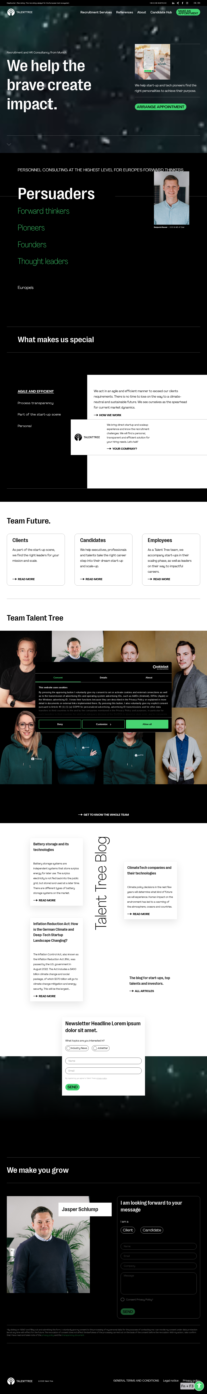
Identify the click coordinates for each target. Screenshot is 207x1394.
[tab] (36, 391)
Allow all (147, 724)
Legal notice (171, 1380)
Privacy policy (191, 1380)
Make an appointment (188, 12)
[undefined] (199, 1386)
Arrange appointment (160, 106)
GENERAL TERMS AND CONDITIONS (136, 1380)
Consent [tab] (58, 677)
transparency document (73, 1335)
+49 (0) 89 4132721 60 (158, 3)
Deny (60, 724)
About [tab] (149, 677)
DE (195, 3)
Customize (101, 724)
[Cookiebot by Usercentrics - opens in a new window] (155, 667)
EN (199, 3)
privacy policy (101, 1078)
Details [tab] (103, 677)
